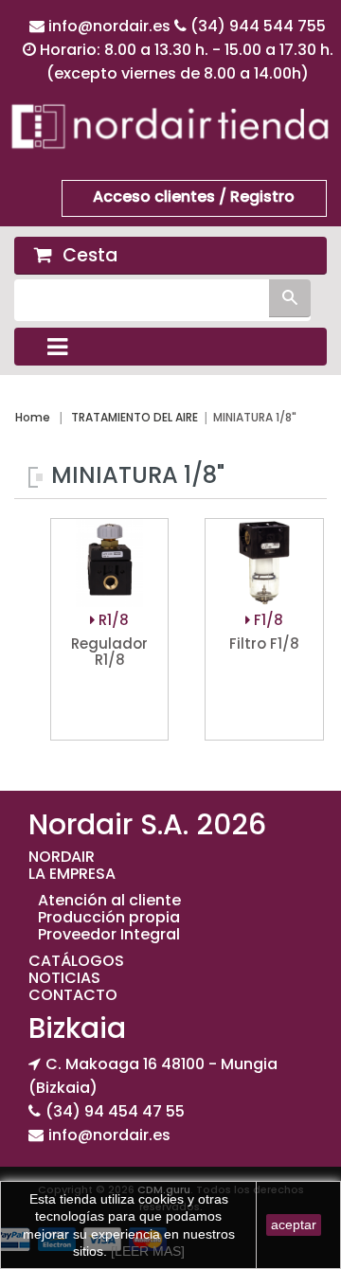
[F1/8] (264, 564)
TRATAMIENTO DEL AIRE (134, 417)
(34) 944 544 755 (258, 26)
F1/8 (266, 620)
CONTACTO (72, 995)
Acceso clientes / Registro (194, 196)
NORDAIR (61, 856)
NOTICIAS (64, 978)
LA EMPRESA (72, 874)
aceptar (293, 1224)
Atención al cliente (109, 900)
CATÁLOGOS (76, 961)
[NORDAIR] (170, 125)
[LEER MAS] (146, 1251)
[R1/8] (109, 564)
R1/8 (112, 620)
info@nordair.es (111, 26)
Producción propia (109, 917)
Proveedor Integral (109, 934)
